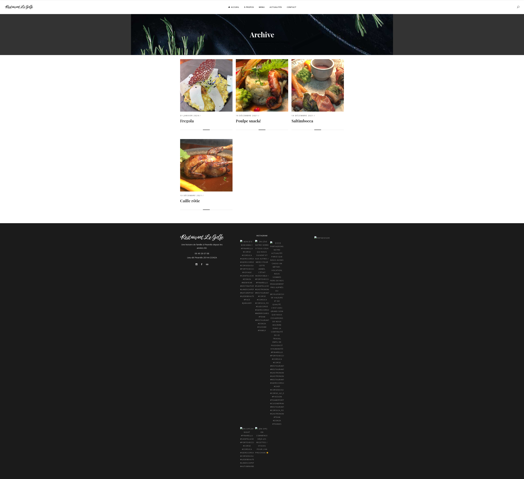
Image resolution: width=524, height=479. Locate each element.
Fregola (187, 120)
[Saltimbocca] (317, 60)
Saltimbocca (302, 120)
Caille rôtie (190, 200)
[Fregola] (206, 60)
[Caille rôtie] (206, 140)
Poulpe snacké (248, 120)
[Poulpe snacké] (262, 60)
